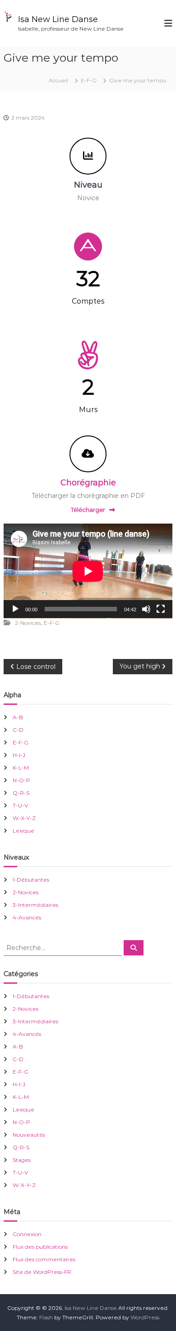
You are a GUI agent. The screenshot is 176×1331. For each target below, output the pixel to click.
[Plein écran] (160, 609)
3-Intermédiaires (35, 904)
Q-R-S (21, 792)
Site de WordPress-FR (42, 1271)
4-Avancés (27, 917)
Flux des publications (40, 1246)
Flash (46, 1317)
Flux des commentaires (44, 1259)
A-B (18, 717)
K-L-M (21, 767)
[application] (88, 571)
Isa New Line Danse (58, 19)
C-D (18, 729)
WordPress (144, 1317)
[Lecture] (15, 609)
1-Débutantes (31, 879)
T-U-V (20, 805)
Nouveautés (29, 1134)
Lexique (23, 830)
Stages (22, 1159)
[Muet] (146, 609)
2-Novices (28, 622)
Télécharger (88, 509)
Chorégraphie (88, 483)
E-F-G (89, 80)
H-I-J (19, 755)
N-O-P (21, 780)
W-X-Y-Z (24, 818)
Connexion (27, 1234)
